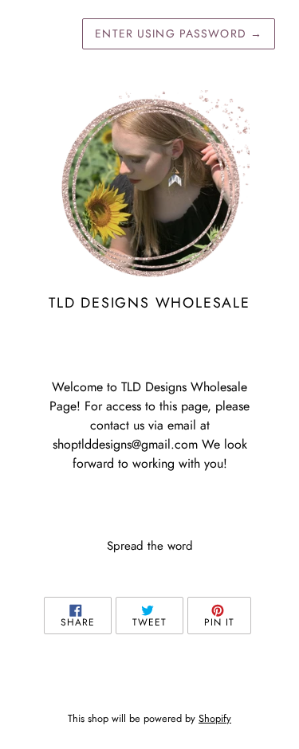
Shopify (215, 718)
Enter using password (178, 33)
